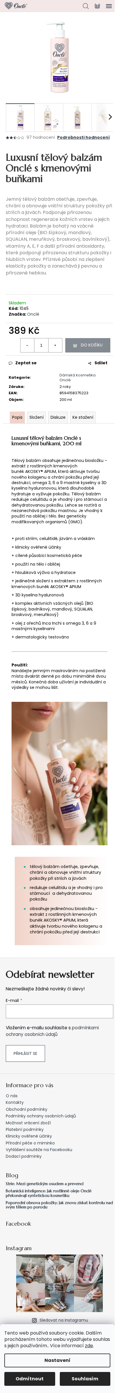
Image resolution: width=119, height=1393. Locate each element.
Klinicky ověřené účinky (29, 1136)
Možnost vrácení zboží (28, 1123)
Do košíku (92, 345)
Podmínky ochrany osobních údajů (41, 1116)
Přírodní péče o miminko (30, 1143)
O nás (12, 1096)
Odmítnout (30, 1378)
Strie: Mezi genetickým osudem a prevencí (44, 1184)
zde (89, 1345)
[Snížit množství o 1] (27, 345)
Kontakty (15, 1102)
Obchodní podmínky (26, 1109)
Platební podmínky (25, 1129)
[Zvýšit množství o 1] (55, 345)
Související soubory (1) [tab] (83, 417)
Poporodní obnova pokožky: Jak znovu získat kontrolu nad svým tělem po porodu (59, 1205)
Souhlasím (85, 1378)
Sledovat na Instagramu (64, 1320)
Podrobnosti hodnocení (83, 137)
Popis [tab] (17, 417)
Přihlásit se (25, 1053)
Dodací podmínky (24, 1156)
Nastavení (57, 1360)
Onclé (33, 314)
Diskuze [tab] (58, 417)
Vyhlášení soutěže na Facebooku (39, 1150)
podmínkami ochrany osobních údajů (52, 1031)
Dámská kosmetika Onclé (78, 377)
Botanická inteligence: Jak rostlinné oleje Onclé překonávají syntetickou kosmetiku (49, 1193)
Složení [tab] (36, 417)
